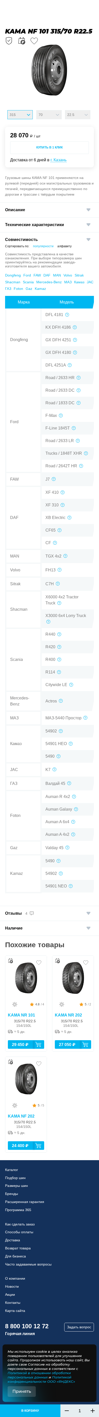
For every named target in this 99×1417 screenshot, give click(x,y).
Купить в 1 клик (49, 147)
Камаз (79, 282)
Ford (27, 275)
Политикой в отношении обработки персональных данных (39, 1375)
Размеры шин (16, 1186)
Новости (12, 1286)
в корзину (30, 1410)
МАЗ (68, 282)
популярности (43, 246)
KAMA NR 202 (68, 1015)
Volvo (67, 275)
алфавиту (64, 246)
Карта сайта (15, 1311)
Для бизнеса (15, 1256)
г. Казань (59, 160)
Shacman (12, 282)
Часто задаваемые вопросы (28, 1264)
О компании (15, 1278)
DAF (47, 275)
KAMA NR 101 (21, 1015)
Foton (18, 289)
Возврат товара (18, 1248)
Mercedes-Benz (49, 282)
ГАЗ (8, 289)
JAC (90, 282)
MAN (57, 275)
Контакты (12, 1303)
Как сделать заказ (20, 1224)
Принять (21, 1391)
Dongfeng (13, 275)
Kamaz (40, 289)
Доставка (12, 1240)
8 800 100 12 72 (26, 1326)
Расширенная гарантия (24, 1202)
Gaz (29, 289)
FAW (37, 275)
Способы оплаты (19, 1232)
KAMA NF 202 (21, 1116)
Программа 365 (18, 1210)
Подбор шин (15, 1178)
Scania (28, 282)
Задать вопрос (79, 1327)
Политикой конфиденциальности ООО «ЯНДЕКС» (41, 1379)
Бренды (11, 1194)
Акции (10, 1294)
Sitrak (79, 275)
